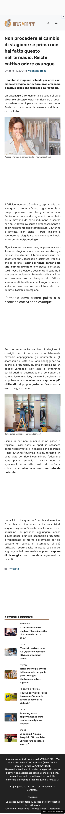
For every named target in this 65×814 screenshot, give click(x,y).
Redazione (23, 808)
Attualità (14, 568)
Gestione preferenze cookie (52, 811)
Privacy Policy (38, 808)
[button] (48, 22)
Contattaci (32, 790)
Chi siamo (10, 808)
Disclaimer (54, 808)
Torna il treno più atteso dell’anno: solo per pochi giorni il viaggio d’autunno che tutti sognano (33, 675)
